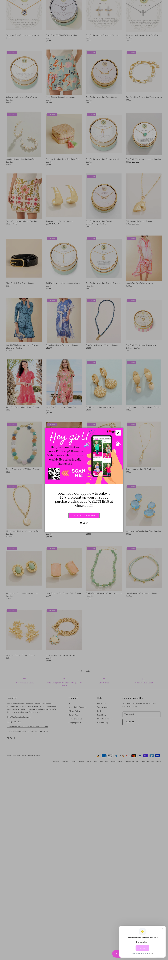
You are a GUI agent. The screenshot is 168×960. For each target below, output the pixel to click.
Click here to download (84, 515)
